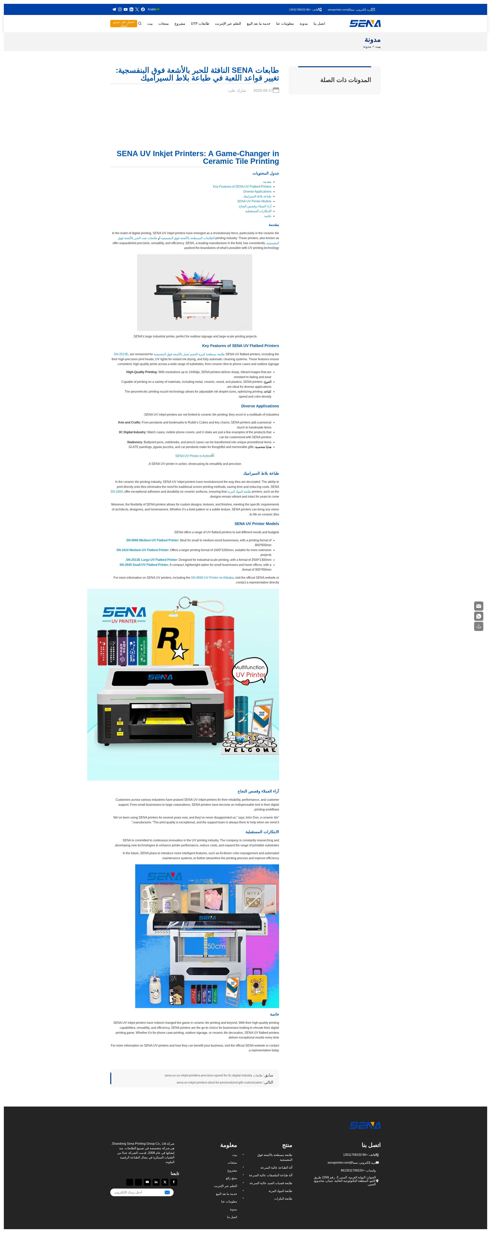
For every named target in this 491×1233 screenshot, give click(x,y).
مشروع (180, 23)
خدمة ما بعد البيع (258, 23)
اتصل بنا (319, 23)
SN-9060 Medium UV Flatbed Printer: (152, 540)
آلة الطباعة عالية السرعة (276, 1167)
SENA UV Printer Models (254, 201)
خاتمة (267, 216)
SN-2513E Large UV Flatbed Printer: (152, 559)
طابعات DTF (200, 23)
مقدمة (267, 181)
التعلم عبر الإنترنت (228, 23)
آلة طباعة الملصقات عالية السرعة (270, 1175)
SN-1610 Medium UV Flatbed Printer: (142, 550)
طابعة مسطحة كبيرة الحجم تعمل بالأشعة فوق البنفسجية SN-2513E (169, 354)
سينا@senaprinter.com (341, 9)
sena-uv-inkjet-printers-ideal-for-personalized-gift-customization (225, 1082)
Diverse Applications (257, 191)
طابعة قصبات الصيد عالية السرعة (271, 1183)
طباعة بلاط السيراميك (257, 196)
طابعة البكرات (283, 1198)
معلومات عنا (285, 23)
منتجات (163, 23)
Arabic (152, 9)
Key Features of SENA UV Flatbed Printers (242, 186)
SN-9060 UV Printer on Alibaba (212, 577)
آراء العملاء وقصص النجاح (255, 206)
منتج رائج (231, 1178)
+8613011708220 (353, 1170)
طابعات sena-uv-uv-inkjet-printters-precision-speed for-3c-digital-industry (219, 1075)
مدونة (304, 23)
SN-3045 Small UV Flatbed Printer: (144, 564)
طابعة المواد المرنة (280, 1191)
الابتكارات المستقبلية (258, 211)
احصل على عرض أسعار (124, 23)
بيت (150, 23)
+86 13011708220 (300, 9)
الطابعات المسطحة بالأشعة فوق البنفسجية (188, 238)
